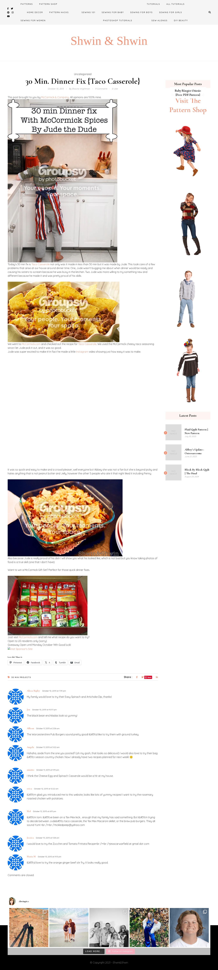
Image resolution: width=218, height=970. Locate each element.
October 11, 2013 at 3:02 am (48, 747)
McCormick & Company (55, 97)
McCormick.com (31, 344)
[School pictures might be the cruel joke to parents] (189, 927)
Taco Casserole (40, 264)
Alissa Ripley (33, 690)
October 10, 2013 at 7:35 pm (54, 691)
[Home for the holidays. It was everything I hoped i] (68, 927)
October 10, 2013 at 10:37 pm (44, 709)
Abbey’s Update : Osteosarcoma (194, 451)
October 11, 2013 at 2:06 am (48, 728)
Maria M (31, 856)
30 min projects (21, 677)
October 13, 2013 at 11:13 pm (49, 856)
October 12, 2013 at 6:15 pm (44, 811)
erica (29, 788)
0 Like (115, 88)
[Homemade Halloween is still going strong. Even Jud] (149, 927)
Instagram (82, 351)
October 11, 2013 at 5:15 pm (47, 770)
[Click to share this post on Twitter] (142, 677)
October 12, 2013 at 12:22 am (46, 788)
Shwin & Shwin (109, 40)
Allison (30, 728)
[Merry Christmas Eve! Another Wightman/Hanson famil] (108, 927)
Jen (28, 709)
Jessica (30, 837)
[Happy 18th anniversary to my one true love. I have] (28, 927)
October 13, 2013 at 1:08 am (47, 838)
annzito (30, 769)
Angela (30, 747)
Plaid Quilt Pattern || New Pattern (196, 431)
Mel (29, 811)
